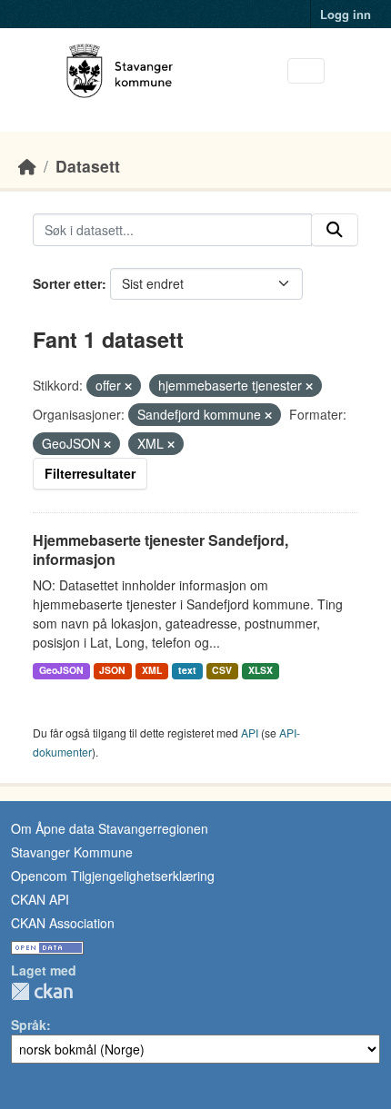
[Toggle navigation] (306, 71)
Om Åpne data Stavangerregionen (109, 828)
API (249, 732)
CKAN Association (63, 923)
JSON (112, 670)
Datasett (87, 165)
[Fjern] (128, 386)
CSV (222, 670)
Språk (28, 1024)
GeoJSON (61, 670)
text (187, 670)
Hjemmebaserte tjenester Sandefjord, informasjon (160, 549)
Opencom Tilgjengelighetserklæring (113, 875)
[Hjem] (27, 165)
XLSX (260, 670)
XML (152, 670)
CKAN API (40, 899)
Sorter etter (67, 283)
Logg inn (345, 14)
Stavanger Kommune (72, 852)
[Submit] (334, 229)
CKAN (42, 991)
